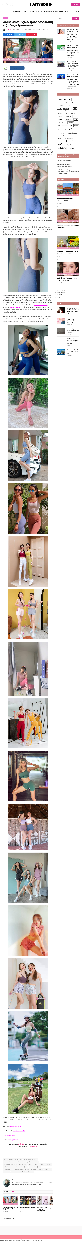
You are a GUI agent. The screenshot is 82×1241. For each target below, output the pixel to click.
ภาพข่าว (73, 25)
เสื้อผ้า (59, 126)
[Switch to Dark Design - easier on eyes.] (76, 11)
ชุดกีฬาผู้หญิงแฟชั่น (8, 1167)
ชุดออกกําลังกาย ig (8, 1169)
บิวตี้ (65, 111)
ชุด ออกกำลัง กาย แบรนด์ (45, 1164)
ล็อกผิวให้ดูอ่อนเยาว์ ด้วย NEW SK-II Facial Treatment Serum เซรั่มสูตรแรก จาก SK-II (73, 310)
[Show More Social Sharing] (39, 34)
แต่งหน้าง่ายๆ (62, 133)
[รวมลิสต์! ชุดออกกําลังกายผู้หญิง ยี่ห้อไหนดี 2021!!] (10, 1200)
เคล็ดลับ (71, 123)
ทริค (71, 108)
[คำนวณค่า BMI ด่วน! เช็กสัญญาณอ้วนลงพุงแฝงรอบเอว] (61, 321)
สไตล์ (76, 119)
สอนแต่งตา (61, 119)
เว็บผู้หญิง (21, 1144)
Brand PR (63, 25)
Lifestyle (39, 11)
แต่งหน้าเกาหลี (69, 136)
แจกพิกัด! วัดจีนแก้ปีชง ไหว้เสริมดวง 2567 (66, 200)
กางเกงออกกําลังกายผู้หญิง (10, 1164)
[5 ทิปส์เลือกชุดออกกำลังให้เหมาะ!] (27, 1200)
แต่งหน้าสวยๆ (72, 133)
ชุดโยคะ (5, 1172)
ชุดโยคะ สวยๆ (30, 1172)
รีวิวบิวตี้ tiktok (63, 11)
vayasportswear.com (40, 305)
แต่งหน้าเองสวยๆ (61, 141)
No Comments (36, 29)
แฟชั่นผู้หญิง (68, 145)
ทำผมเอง (60, 111)
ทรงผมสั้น (66, 108)
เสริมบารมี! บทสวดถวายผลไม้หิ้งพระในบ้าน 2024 (67, 253)
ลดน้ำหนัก (67, 114)
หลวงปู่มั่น (59, 296)
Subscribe (75, 4)
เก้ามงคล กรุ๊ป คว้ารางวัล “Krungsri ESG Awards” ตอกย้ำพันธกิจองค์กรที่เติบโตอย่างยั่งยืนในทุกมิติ (73, 65)
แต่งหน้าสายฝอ (61, 136)
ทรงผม (59, 108)
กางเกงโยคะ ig (22, 1164)
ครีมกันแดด (74, 106)
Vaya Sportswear (8, 1159)
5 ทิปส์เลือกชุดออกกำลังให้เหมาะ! (27, 1208)
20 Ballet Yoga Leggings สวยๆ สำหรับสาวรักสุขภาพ (44, 1209)
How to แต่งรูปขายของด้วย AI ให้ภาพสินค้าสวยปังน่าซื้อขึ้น (73, 330)
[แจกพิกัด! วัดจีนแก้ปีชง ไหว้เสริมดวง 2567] (68, 189)
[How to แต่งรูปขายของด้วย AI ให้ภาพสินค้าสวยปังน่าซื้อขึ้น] (61, 331)
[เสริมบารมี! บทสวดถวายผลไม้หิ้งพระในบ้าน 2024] (68, 242)
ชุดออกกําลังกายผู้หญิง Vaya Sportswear (25, 1169)
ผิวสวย (69, 111)
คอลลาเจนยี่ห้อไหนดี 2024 (51, 11)
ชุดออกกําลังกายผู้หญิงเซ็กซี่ (44, 1169)
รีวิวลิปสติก (60, 114)
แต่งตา (76, 126)
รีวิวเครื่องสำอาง (17, 11)
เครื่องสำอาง (62, 122)
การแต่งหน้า (68, 105)
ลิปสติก (73, 114)
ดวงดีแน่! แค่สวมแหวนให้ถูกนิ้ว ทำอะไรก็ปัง (68, 226)
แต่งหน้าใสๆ (70, 141)
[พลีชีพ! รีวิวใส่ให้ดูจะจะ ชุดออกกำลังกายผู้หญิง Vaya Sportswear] (28, 50)
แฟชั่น (61, 144)
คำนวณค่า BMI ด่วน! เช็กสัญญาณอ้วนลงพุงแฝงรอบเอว (72, 321)
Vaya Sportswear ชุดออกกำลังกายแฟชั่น (14, 1162)
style (73, 103)
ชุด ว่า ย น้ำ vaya (32, 1164)
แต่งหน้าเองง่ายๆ (69, 138)
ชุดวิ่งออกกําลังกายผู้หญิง (21, 1167)
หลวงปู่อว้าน (60, 294)
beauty (60, 100)
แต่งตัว (70, 126)
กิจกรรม (69, 25)
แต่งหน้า (69, 129)
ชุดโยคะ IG (11, 1172)
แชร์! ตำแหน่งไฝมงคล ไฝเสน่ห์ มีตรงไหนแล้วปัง (67, 279)
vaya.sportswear (10, 1135)
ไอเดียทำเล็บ (62, 148)
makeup (75, 100)
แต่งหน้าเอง (60, 138)
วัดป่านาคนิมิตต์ (60, 291)
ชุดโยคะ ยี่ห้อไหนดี (20, 1172)
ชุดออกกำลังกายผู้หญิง (34, 1167)
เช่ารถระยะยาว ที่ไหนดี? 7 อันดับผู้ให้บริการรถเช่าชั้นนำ (73, 351)
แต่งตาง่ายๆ (60, 130)
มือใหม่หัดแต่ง (75, 111)
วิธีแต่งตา (60, 116)
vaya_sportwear (13, 1140)
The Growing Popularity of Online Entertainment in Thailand (72, 341)
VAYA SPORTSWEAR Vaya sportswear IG (26, 1159)
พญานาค (59, 298)
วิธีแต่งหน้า (68, 116)
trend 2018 (61, 106)
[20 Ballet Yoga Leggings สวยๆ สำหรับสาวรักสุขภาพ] (45, 1200)
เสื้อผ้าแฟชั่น (65, 126)
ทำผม (75, 108)
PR (58, 25)
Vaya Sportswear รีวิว (32, 1162)
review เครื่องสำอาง (64, 103)
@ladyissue (33, 1146)
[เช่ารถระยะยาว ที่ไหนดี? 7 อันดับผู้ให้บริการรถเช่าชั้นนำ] (61, 352)
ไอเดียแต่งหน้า (71, 148)
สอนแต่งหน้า (69, 119)
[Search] (79, 11)
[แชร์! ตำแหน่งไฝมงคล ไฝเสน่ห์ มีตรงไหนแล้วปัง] (68, 269)
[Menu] (3, 11)
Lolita (10, 29)
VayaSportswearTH (15, 307)
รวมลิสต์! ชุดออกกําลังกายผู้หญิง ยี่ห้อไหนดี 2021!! (10, 1208)
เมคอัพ (76, 123)
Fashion (31, 11)
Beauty (25, 11)
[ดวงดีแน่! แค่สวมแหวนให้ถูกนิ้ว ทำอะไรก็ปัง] (68, 216)
